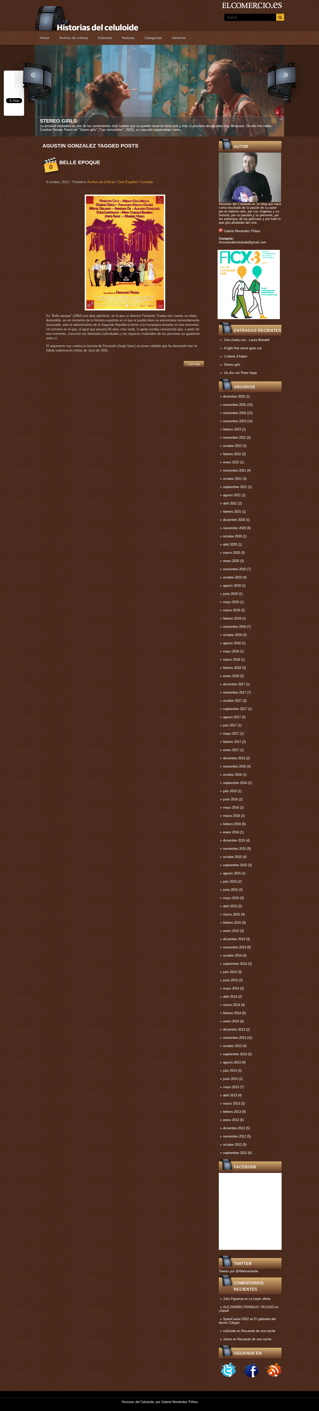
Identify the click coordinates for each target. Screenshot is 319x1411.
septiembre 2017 (235, 709)
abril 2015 (230, 906)
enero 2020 (231, 561)
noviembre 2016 (234, 766)
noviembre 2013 (234, 1038)
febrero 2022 (232, 454)
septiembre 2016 (235, 783)
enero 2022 (231, 462)
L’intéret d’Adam (235, 356)
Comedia (146, 182)
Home (44, 38)
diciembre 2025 (234, 396)
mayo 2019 (231, 602)
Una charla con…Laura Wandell (246, 340)
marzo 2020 (231, 553)
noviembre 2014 (234, 947)
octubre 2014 (232, 955)
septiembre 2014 (235, 964)
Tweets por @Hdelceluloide (238, 1271)
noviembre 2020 (234, 528)
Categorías (153, 38)
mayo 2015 (231, 898)
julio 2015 (230, 881)
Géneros (179, 38)
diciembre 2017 (234, 684)
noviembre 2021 (234, 470)
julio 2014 (230, 972)
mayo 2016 (231, 807)
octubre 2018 (232, 635)
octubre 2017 (232, 701)
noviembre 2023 (234, 421)
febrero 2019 (232, 618)
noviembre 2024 (234, 413)
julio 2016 (230, 791)
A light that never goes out (243, 348)
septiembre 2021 (235, 487)
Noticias (128, 38)
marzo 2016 (231, 816)
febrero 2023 (232, 429)
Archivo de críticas (73, 38)
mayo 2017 (231, 733)
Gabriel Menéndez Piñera (242, 231)
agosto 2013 (232, 1062)
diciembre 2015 (234, 840)
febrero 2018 (232, 668)
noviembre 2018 (234, 627)
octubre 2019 (232, 577)
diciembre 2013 (234, 1029)
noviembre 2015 (234, 848)
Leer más (193, 364)
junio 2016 (230, 799)
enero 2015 (231, 931)
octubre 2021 (232, 479)
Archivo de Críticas (101, 182)
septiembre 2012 (235, 1153)
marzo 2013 (231, 1103)
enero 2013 (231, 1120)
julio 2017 (230, 725)
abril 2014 (230, 996)
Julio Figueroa (233, 1299)
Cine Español (127, 182)
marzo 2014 (231, 1005)
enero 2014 (231, 1021)
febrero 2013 (232, 1112)
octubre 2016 (232, 774)
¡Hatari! (224, 1311)
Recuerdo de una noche (258, 1331)
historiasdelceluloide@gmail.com (242, 242)
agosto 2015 (232, 873)
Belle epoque (79, 162)
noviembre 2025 (234, 405)
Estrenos (105, 38)
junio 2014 (230, 980)
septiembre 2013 (235, 1054)
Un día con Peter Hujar (72, 121)
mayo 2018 (231, 651)
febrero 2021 (232, 511)
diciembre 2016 (234, 758)
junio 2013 (230, 1079)
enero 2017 (231, 750)
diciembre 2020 (234, 520)
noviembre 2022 (234, 437)
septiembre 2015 (235, 865)
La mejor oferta (259, 1299)
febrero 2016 (232, 824)
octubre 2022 (232, 446)
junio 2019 (230, 594)
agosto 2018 (232, 643)
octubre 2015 (232, 857)
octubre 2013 (232, 1046)
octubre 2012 (232, 1144)
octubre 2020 (232, 536)
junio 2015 (230, 890)
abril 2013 (230, 1095)
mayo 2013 (231, 1087)
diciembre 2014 (234, 939)
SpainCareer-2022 (236, 1319)
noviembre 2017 (234, 692)
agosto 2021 (232, 495)
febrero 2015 (232, 922)
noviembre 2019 (234, 569)
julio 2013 (230, 1070)
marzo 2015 (231, 914)
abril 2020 (230, 544)
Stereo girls (232, 364)
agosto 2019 (232, 585)
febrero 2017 (232, 742)
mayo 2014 (231, 988)
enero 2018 (231, 676)
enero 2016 (231, 832)
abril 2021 (230, 503)
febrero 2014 (232, 1013)
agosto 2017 (232, 717)
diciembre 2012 (234, 1128)
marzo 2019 (231, 610)
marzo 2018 (231, 659)
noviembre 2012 (234, 1136)
